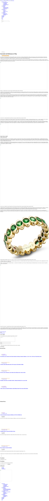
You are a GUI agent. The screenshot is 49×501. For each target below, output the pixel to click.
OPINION (4, 496)
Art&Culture (3, 483)
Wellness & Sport (5, 11)
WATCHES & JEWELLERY (5, 55)
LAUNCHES (5, 485)
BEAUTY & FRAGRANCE (6, 362)
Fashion (4, 6)
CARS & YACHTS (5, 490)
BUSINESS (3, 494)
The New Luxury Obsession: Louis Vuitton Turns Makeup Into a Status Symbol (12, 372)
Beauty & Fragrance (5, 7)
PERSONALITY (5, 14)
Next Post (5, 331)
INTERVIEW (5, 13)
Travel (4, 10)
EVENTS (4, 5)
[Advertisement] (23, 395)
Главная (3, 467)
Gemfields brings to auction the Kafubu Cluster (7, 431)
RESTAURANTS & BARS (6, 491)
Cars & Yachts (5, 8)
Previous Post (2, 331)
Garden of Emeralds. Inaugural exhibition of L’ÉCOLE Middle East (11, 414)
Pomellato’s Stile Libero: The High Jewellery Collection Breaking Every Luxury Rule (13, 380)
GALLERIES (5, 3)
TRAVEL (4, 492)
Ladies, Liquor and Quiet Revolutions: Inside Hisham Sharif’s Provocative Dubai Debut (14, 388)
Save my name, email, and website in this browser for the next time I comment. (10, 345)
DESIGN (4, 12)
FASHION (4, 488)
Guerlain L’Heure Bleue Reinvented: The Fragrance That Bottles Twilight (11, 364)
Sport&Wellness (5, 493)
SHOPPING (4, 354)
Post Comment (2, 346)
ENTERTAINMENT (6, 4)
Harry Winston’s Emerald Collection (6, 447)
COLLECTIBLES (5, 2)
